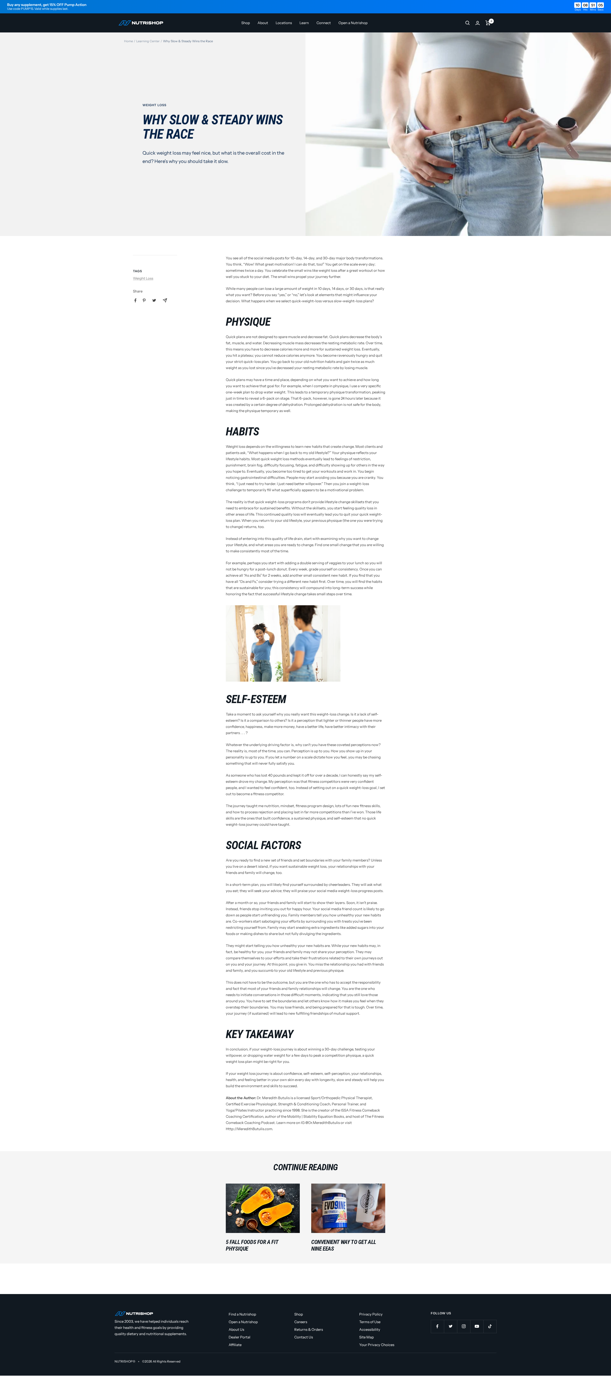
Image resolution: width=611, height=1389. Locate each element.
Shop (245, 23)
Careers (300, 1322)
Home (128, 41)
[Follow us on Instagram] (463, 1326)
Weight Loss (154, 105)
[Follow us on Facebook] (437, 1326)
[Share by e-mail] (165, 300)
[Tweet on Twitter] (154, 300)
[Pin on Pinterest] (144, 300)
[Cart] (487, 23)
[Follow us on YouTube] (476, 1326)
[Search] (467, 23)
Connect (323, 23)
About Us (236, 1329)
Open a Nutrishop (353, 23)
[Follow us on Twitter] (450, 1326)
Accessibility (369, 1329)
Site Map (366, 1337)
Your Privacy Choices (376, 1344)
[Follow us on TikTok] (489, 1326)
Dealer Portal (239, 1337)
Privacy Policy (371, 1314)
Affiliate (235, 1344)
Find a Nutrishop (242, 1314)
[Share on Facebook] (135, 300)
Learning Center (148, 41)
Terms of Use (369, 1322)
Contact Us (303, 1337)
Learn (304, 23)
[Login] (477, 23)
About (263, 23)
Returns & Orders (308, 1329)
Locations (284, 23)
